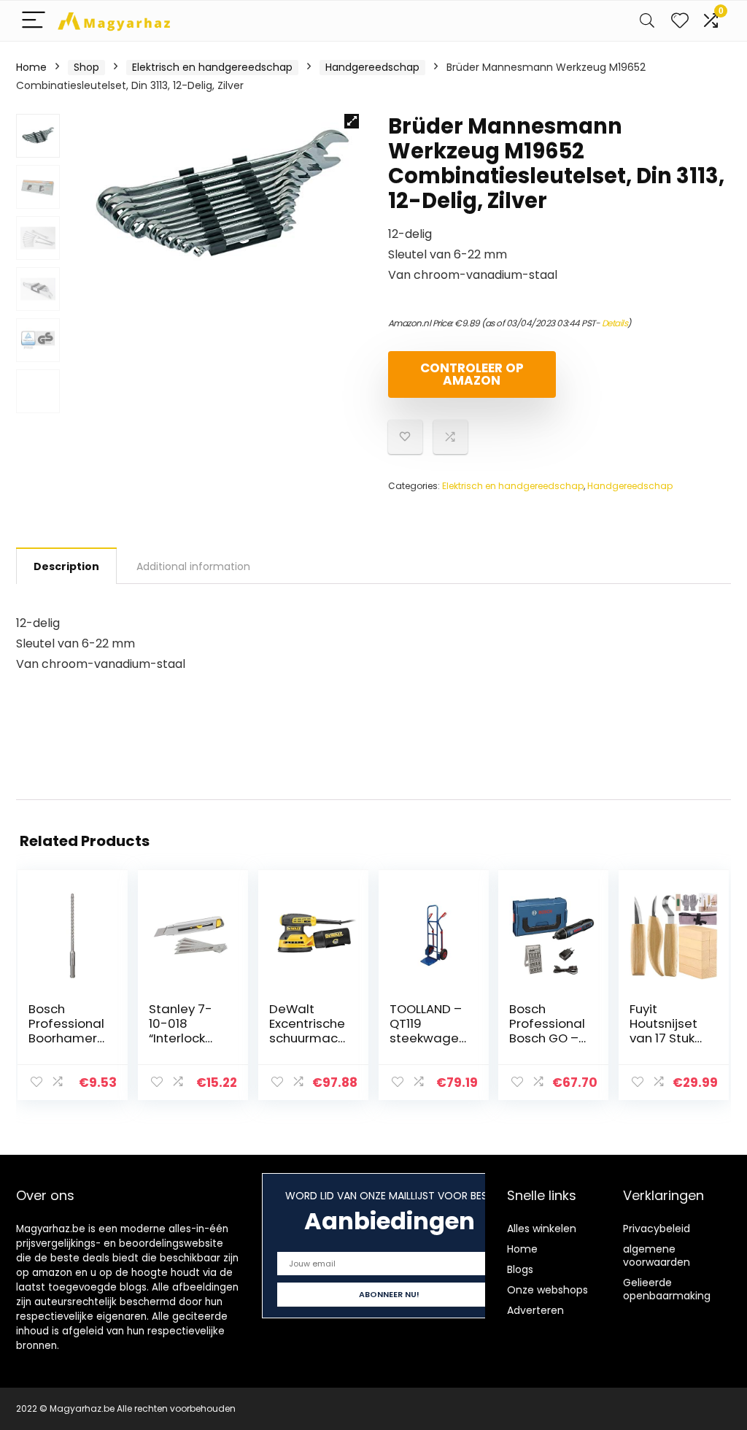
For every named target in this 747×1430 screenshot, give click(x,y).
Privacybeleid (656, 1228)
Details (615, 323)
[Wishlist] (680, 21)
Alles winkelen (541, 1228)
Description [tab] (66, 566)
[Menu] (33, 20)
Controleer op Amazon (472, 374)
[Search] (647, 20)
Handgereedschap (372, 67)
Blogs (520, 1269)
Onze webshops (547, 1290)
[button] (351, 121)
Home (31, 67)
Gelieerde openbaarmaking (667, 1289)
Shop (86, 67)
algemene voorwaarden (656, 1255)
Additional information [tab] (193, 566)
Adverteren (535, 1310)
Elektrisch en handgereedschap (212, 67)
